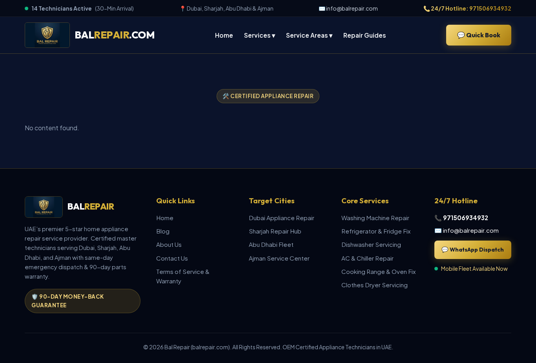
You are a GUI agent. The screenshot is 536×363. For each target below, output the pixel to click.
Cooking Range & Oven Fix (378, 271)
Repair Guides (364, 35)
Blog (163, 231)
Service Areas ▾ (309, 35)
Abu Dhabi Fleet (271, 244)
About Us (169, 244)
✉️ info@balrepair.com (348, 8)
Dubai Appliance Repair (281, 217)
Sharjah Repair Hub (275, 231)
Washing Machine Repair (375, 217)
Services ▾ (259, 35)
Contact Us (172, 258)
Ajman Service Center (279, 258)
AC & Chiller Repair (367, 258)
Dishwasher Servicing (371, 244)
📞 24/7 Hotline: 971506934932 (467, 8)
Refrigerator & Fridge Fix (375, 231)
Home (224, 35)
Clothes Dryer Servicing (374, 284)
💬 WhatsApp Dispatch (472, 249)
